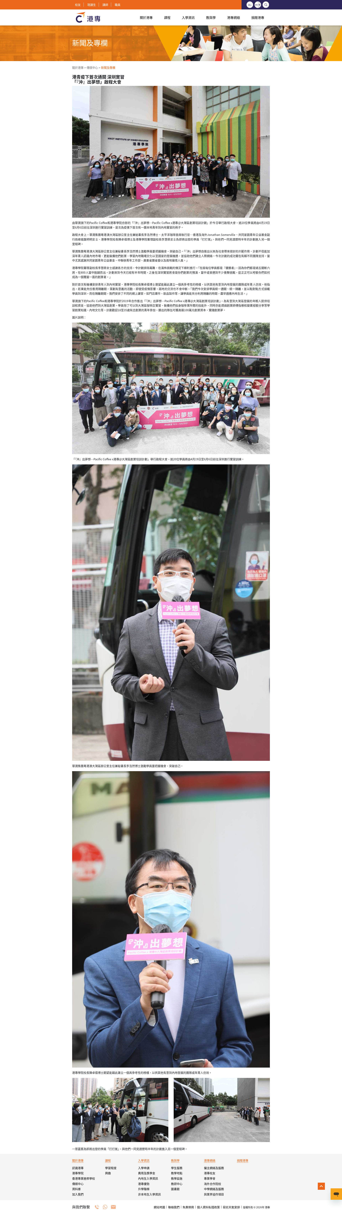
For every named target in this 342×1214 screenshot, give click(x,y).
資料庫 (76, 1189)
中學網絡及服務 (214, 1189)
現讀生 (91, 4)
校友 (78, 4)
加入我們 (78, 1194)
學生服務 (176, 1168)
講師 (105, 4)
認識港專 (78, 1168)
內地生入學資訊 (148, 1178)
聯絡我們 (174, 1207)
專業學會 (209, 1178)
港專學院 (78, 1173)
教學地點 (176, 1173)
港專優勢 (143, 1184)
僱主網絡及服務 (214, 1168)
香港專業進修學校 (83, 1178)
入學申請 (143, 1168)
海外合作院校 (212, 1184)
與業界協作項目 (214, 1194)
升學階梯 (143, 1189)
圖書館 (175, 1189)
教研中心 (176, 1184)
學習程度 (110, 1168)
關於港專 (78, 67)
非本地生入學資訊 (149, 1194)
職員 (117, 4)
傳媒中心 (92, 67)
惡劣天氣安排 (231, 1207)
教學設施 (176, 1178)
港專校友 (209, 1173)
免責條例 (188, 1207)
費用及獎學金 (146, 1173)
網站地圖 (159, 1207)
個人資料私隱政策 (208, 1207)
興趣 (108, 1173)
